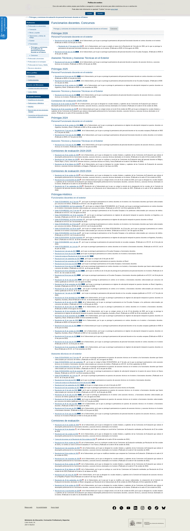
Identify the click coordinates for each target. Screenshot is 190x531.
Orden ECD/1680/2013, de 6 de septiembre (68, 206)
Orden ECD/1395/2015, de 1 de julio (66, 246)
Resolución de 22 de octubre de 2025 (63, 104)
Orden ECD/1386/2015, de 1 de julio (66, 375)
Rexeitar (100, 13)
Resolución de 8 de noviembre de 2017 (67, 261)
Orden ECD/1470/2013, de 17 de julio (67, 357)
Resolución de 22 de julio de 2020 (66, 289)
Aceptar (89, 13)
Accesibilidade (41, 507)
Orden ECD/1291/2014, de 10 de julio (67, 224)
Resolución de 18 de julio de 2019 (66, 280)
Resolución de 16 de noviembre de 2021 (68, 311)
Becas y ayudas (34, 33)
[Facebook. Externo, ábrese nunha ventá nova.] (114, 508)
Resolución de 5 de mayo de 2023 (66, 475)
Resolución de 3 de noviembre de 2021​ (67, 458)
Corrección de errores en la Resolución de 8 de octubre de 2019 (75, 439)
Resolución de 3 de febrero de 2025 (66, 159)
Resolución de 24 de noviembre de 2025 (64, 109)
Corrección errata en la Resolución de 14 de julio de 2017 (73, 382)
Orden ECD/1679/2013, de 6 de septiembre (69, 362)
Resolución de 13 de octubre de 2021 (67, 453)
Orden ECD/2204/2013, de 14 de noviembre (69, 215)
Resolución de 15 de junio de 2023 (66, 336)
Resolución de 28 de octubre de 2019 (67, 442)
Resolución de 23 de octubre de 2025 (67, 85)
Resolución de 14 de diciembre (65, 429)
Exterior (31, 41)
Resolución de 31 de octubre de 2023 (67, 175)
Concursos (34, 55)
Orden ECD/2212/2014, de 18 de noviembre (69, 371)
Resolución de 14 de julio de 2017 (65, 253)
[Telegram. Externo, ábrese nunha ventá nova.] (149, 508)
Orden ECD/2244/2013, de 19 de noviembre (69, 219)
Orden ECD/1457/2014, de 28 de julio (67, 228)
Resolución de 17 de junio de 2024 (66, 130)
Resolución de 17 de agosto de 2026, (71, 46)
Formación (32, 29)
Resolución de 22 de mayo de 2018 (66, 264)
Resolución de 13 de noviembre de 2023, (70, 347)
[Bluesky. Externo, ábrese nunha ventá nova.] (163, 508)
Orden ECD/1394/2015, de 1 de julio (66, 242)
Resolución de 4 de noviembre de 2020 (67, 448)
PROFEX (30, 106)
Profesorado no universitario (37, 26)
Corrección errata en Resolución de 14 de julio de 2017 (72, 256)
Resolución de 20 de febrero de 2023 (67, 469)
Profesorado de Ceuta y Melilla (38, 65)
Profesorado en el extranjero (37, 62)
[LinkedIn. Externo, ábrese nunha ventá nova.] (135, 508)
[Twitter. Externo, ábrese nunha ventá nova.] (121, 508)
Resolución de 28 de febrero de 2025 (67, 164)
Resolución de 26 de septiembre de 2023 (68, 480)
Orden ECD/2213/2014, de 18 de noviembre (69, 237)
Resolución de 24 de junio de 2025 (66, 76)
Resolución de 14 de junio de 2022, (66, 326)
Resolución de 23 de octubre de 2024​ (67, 155)
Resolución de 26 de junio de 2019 (66, 275)
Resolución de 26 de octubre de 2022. (67, 331)
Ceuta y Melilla (32, 92)
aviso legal (114, 9)
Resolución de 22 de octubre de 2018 (67, 425)
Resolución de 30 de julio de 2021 (66, 307)
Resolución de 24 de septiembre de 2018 (68, 271)
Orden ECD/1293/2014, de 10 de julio (67, 366)
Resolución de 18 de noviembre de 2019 (68, 284)
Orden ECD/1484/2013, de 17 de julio (67, 201)
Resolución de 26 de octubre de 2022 (67, 464)
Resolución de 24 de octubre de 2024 (67, 125)
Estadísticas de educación (36, 100)
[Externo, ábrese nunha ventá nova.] (77, 280)
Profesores (31, 23)
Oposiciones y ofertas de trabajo (37, 36)
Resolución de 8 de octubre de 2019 (66, 434)
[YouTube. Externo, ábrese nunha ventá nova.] (128, 508)
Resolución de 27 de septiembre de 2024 (68, 186)
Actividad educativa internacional (38, 88)
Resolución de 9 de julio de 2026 (65, 40)
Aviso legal (55, 507)
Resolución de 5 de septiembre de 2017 (67, 259)
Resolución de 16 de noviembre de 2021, (70, 316)
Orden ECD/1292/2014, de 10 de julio (67, 233)
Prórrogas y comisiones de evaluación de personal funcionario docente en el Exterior (39, 49)
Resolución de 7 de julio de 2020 (65, 293)
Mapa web (28, 507)
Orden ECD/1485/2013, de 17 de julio (67, 210)
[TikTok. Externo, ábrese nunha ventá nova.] (156, 508)
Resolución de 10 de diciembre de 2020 (67, 298)
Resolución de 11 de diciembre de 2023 (67, 180)
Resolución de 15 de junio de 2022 (67, 320)
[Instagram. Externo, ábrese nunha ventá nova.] (142, 508)
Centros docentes (33, 80)
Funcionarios (33, 44)
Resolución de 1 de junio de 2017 (65, 251)
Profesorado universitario (36, 58)
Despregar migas (26, 17)
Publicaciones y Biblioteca (36, 103)
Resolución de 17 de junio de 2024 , (68, 135)
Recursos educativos (34, 68)
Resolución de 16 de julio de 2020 (66, 399)
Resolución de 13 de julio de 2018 (65, 266)
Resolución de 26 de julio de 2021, (66, 302)
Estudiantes (31, 76)
